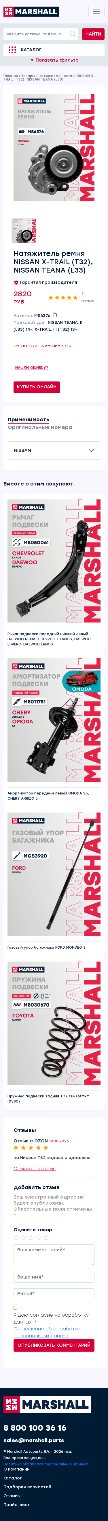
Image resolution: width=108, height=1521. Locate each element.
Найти (93, 34)
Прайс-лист (16, 1505)
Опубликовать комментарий (54, 1345)
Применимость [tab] (28, 419)
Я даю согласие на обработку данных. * (51, 1318)
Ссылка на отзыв (35, 1168)
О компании (16, 1469)
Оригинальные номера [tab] (40, 427)
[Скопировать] (54, 314)
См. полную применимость (42, 346)
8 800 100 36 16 (35, 1428)
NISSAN (22, 450)
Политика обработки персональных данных (45, 1464)
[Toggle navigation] (96, 11)
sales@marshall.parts (33, 1440)
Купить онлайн (36, 386)
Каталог (31, 49)
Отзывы (11, 1496)
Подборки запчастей (27, 1487)
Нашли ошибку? (31, 368)
